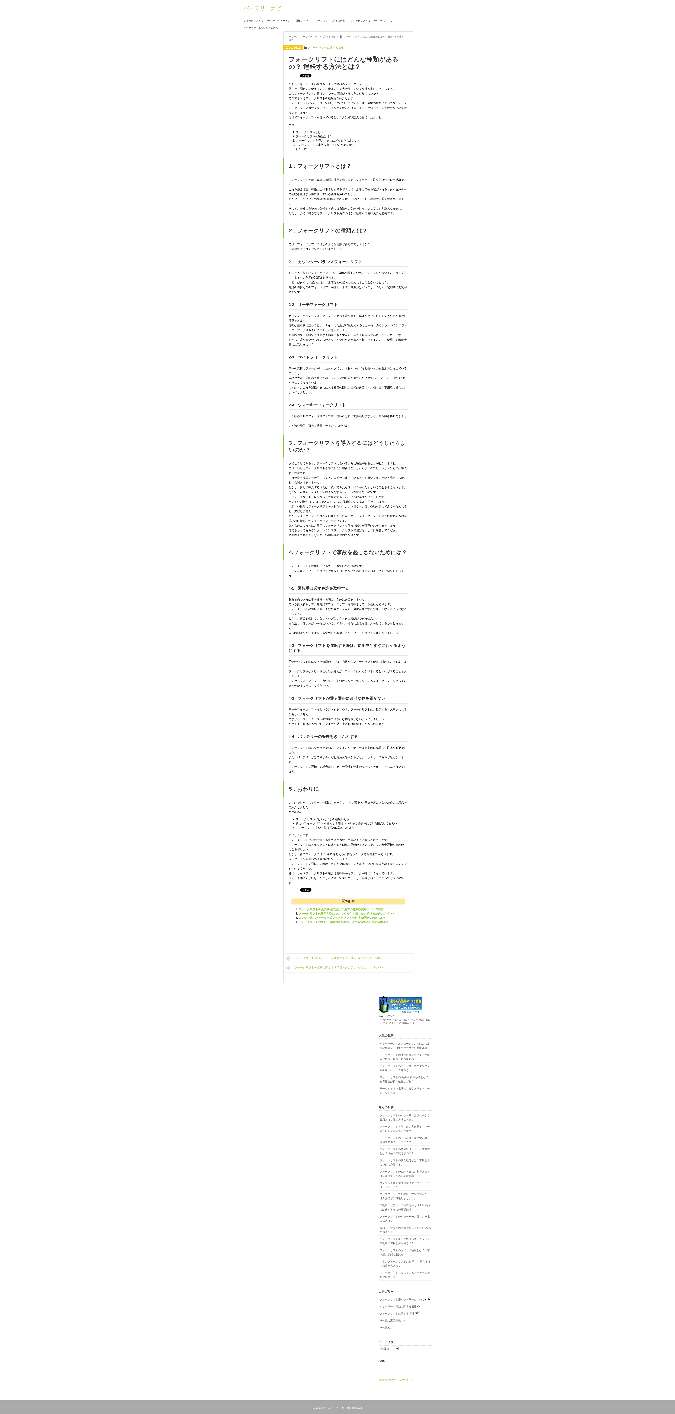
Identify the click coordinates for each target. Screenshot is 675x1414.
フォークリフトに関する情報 (329, 21)
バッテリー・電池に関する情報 (261, 28)
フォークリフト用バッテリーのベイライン (267, 21)
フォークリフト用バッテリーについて (371, 21)
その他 (384, 1327)
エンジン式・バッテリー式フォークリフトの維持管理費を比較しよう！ (343, 917)
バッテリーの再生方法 (390, 1019)
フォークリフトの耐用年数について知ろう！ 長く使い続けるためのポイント (346, 913)
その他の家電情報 (390, 1320)
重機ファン (302, 21)
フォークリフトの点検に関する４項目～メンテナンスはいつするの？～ (339, 967)
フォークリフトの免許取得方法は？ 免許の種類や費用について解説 (341, 909)
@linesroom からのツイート (396, 1380)
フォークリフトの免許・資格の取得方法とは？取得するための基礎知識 (343, 921)
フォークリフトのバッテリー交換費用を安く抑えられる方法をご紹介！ (339, 957)
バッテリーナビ (262, 8)
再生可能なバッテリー (408, 1023)
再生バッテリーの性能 (413, 1019)
